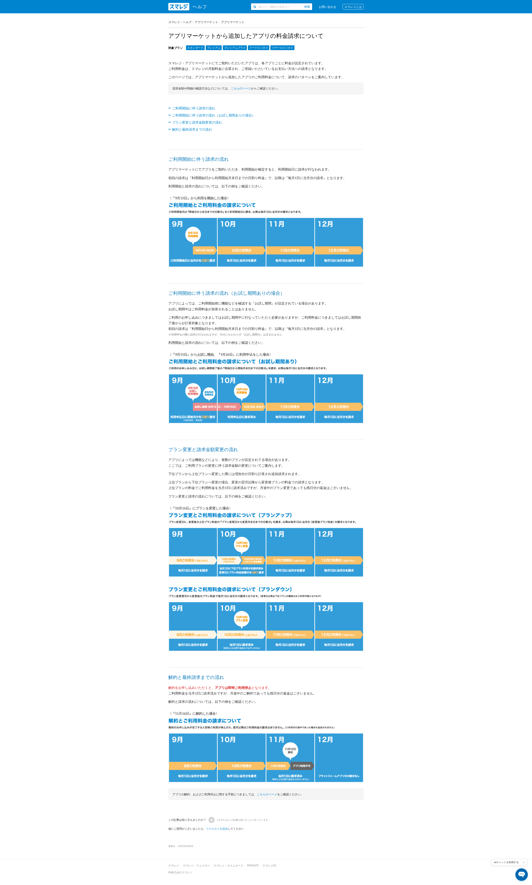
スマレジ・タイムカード (228, 865)
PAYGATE (253, 865)
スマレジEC (269, 865)
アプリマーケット (206, 22)
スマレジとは (353, 7)
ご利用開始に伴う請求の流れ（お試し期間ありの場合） (213, 115)
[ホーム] (187, 6)
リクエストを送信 (217, 828)
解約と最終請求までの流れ (192, 129)
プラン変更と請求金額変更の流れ (197, 122)
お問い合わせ (327, 7)
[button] (211, 820)
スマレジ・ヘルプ (180, 22)
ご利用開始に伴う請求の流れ (193, 108)
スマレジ (173, 865)
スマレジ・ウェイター (196, 865)
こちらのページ (241, 88)
